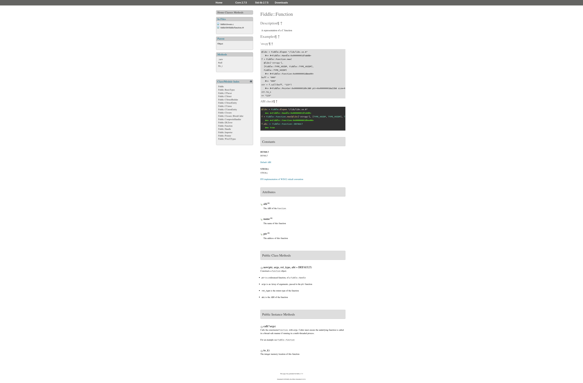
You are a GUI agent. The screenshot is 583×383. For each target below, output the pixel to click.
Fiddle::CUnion (225, 106)
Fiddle (221, 86)
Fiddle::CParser (225, 93)
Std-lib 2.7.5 (261, 2)
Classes (229, 12)
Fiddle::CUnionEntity (227, 109)
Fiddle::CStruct (225, 96)
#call (220, 62)
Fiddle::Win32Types (227, 138)
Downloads (281, 2)
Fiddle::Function (225, 125)
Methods (238, 12)
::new (220, 59)
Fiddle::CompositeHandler (229, 119)
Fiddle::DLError (225, 122)
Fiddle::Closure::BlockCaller (230, 115)
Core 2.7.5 (241, 2)
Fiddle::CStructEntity (227, 102)
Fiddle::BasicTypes (226, 89)
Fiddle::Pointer (224, 135)
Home (219, 2)
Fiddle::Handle (224, 129)
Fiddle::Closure (225, 112)
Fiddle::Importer (225, 132)
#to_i (220, 65)
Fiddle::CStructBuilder (228, 99)
